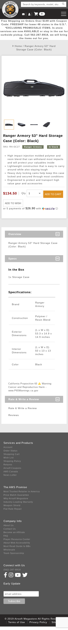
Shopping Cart (11, 454)
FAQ (5, 536)
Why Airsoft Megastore (15, 498)
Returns (7, 464)
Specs (12, 258)
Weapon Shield (11, 505)
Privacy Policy (38, 622)
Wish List (8, 457)
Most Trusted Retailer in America (21, 491)
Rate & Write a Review (23, 399)
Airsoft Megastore (10, 9)
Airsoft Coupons (12, 468)
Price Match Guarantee (16, 495)
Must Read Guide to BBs (17, 546)
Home (18, 46)
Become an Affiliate (14, 532)
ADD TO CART (53, 194)
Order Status (10, 451)
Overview (14, 234)
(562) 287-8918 (12, 570)
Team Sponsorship (13, 553)
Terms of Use (16, 622)
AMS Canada (10, 471)
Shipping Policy (12, 461)
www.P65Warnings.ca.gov (23, 390)
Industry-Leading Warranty (18, 502)
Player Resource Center (16, 539)
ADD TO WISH (13, 203)
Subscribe (11, 587)
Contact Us (9, 529)
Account (7, 447)
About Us (8, 525)
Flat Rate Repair (12, 509)
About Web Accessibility (16, 543)
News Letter (10, 475)
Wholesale (9, 550)
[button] (34, 208)
